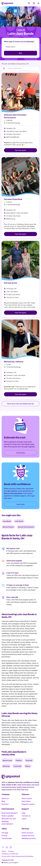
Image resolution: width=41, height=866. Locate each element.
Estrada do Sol (10, 283)
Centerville (17, 766)
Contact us (26, 816)
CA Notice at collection (10, 854)
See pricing (20, 453)
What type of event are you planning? (19, 42)
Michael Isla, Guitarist (13, 362)
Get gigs (5, 833)
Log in (24, 819)
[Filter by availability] (22, 68)
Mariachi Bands (8, 527)
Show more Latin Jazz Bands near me (20, 404)
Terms (4, 851)
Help (23, 813)
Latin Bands (19, 521)
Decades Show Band (13, 199)
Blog (3, 801)
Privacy (11, 851)
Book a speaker (8, 816)
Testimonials (7, 838)
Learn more (21, 504)
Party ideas (26, 801)
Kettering (6, 766)
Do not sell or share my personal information (17, 856)
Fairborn (19, 760)
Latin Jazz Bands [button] (20, 33)
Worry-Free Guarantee (13, 493)
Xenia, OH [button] (21, 30)
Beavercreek (7, 760)
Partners (5, 804)
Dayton (27, 766)
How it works (27, 798)
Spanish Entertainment (26, 527)
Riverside (29, 760)
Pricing (4, 836)
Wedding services (29, 838)
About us (5, 798)
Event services (27, 833)
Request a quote (28, 804)
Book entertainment (10, 813)
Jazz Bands (7, 521)
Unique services (28, 836)
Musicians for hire (9, 819)
